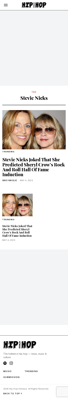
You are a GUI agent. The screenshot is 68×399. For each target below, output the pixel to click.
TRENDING (8, 152)
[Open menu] (6, 5)
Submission (11, 377)
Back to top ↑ (13, 393)
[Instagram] (11, 363)
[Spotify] (5, 363)
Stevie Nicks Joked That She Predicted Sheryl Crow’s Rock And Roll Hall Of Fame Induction (33, 166)
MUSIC (7, 371)
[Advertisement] (34, 48)
